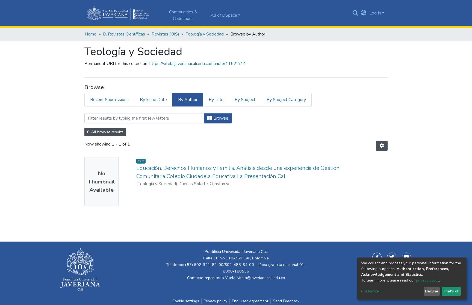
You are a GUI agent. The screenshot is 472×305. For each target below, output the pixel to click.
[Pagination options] (382, 146)
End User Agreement (250, 301)
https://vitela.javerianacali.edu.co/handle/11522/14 (197, 64)
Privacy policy (215, 301)
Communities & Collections (183, 15)
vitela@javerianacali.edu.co (261, 277)
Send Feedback (286, 301)
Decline (431, 291)
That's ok (451, 291)
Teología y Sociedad (205, 34)
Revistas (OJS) (165, 34)
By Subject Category (286, 100)
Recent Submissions (109, 100)
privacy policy (427, 280)
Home (90, 34)
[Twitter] (391, 257)
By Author (187, 100)
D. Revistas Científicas (124, 34)
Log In (375, 13)
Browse (220, 118)
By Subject (245, 100)
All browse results (106, 132)
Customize (370, 291)
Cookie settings (185, 301)
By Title (216, 100)
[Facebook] (377, 257)
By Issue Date (153, 100)
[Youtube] (406, 257)
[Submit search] (355, 13)
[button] (363, 13)
